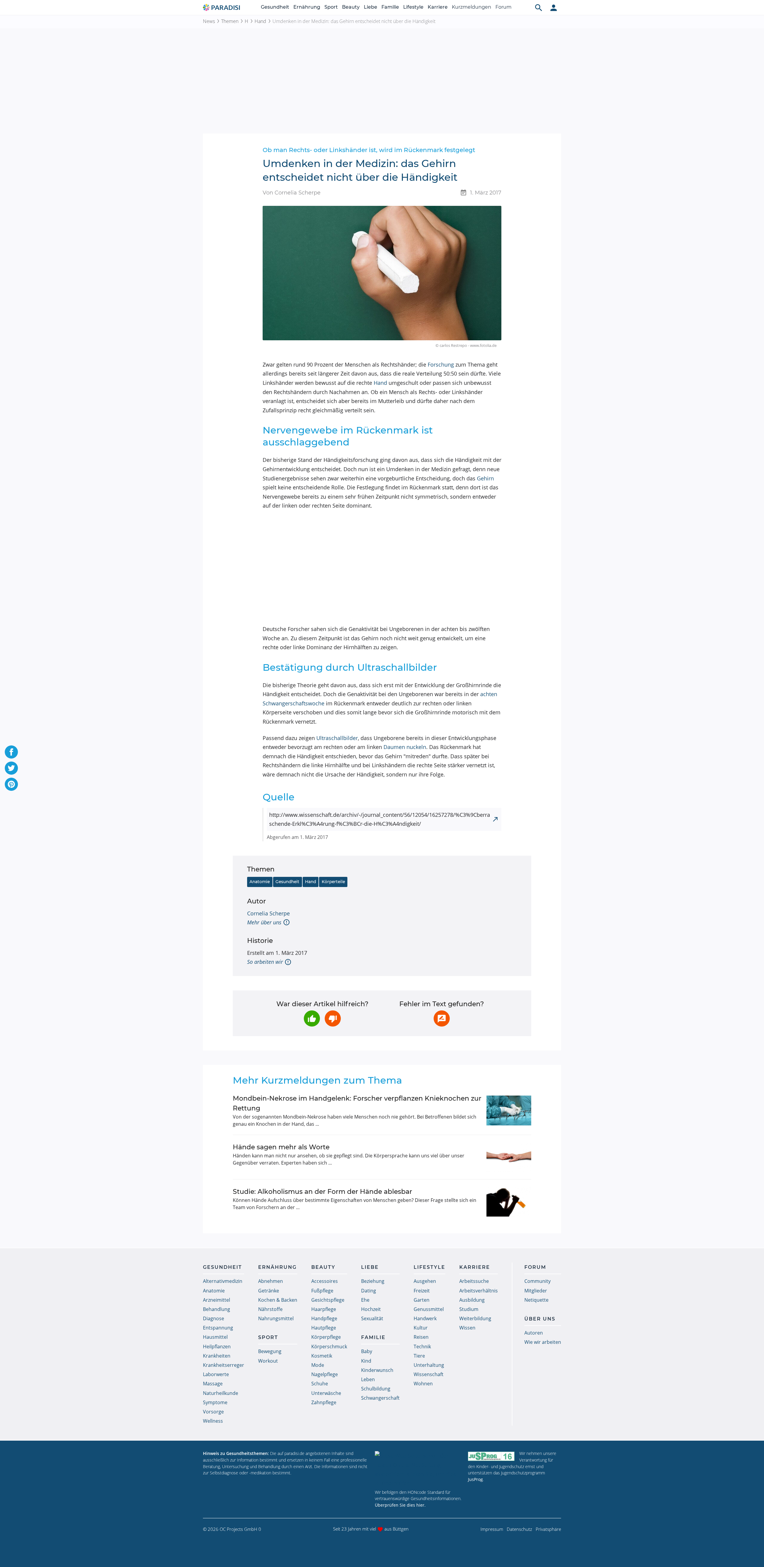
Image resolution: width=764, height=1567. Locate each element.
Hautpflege (323, 1327)
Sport (331, 7)
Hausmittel (215, 1337)
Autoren (533, 1332)
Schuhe (319, 1383)
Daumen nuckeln (404, 746)
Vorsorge (213, 1411)
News (209, 21)
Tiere (419, 1355)
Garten (421, 1300)
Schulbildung (375, 1388)
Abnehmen (270, 1281)
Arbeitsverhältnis (478, 1290)
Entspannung (218, 1327)
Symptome (215, 1402)
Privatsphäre (548, 1529)
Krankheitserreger (223, 1365)
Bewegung (269, 1351)
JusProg (475, 1479)
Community (537, 1281)
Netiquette (536, 1300)
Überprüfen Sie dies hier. (400, 1505)
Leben (368, 1379)
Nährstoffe (270, 1309)
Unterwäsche (326, 1393)
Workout (268, 1361)
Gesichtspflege (327, 1300)
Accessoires (324, 1281)
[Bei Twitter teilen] (11, 768)
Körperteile (333, 881)
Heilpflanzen (217, 1346)
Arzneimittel (216, 1300)
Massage (213, 1383)
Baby (366, 1351)
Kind (366, 1361)
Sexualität (372, 1318)
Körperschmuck (329, 1346)
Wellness (213, 1421)
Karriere (438, 7)
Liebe (370, 7)
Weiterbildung (475, 1318)
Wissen (467, 1327)
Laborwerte (216, 1374)
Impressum (491, 1529)
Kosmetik (321, 1355)
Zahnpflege (323, 1402)
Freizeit (422, 1290)
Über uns (539, 1319)
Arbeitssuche (474, 1281)
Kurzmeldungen (471, 7)
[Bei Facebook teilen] (11, 752)
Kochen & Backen (277, 1300)
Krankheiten (216, 1355)
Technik (422, 1346)
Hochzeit (371, 1309)
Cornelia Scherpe (268, 913)
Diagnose (213, 1318)
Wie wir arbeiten (542, 1342)
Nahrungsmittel (276, 1318)
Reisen (421, 1337)
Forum (503, 7)
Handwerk (425, 1318)
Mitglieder (535, 1290)
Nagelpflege (324, 1374)
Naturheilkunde (220, 1393)
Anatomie (259, 881)
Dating (368, 1290)
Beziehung (372, 1281)
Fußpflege (322, 1290)
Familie (390, 7)
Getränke (268, 1290)
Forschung (441, 364)
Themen (229, 21)
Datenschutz (519, 1529)
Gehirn (485, 478)
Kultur (421, 1327)
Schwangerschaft (380, 1398)
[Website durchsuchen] (538, 7)
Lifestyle (413, 7)
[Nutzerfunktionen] (553, 7)
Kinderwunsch (377, 1370)
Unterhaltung (429, 1365)
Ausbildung (472, 1300)
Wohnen (423, 1383)
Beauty (351, 7)
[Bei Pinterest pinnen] (11, 784)
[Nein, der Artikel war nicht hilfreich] (333, 1018)
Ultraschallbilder (337, 738)
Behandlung (216, 1309)
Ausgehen (425, 1281)
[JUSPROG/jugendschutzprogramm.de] (491, 1456)
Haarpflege (323, 1309)
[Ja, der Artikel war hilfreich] (312, 1018)
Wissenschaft (428, 1374)
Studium (468, 1309)
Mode (317, 1365)
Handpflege (324, 1318)
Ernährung (306, 7)
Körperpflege (326, 1337)
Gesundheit (275, 7)
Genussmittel (429, 1309)
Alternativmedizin (222, 1281)
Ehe (365, 1300)
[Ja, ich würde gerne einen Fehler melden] (442, 1018)
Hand (260, 21)
